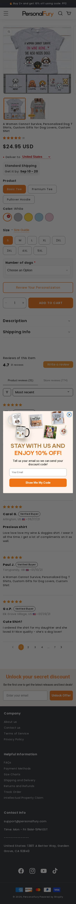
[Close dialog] (69, 414)
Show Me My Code (38, 482)
